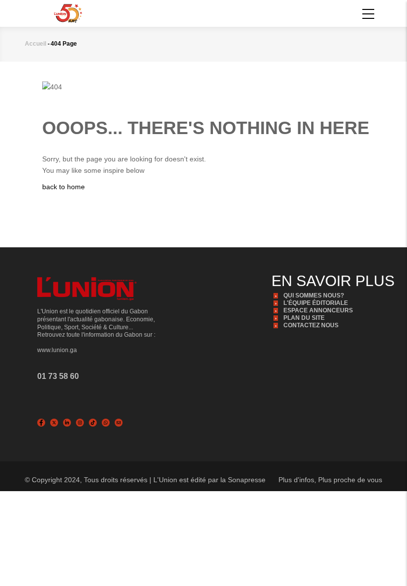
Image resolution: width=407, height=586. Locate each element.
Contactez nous (311, 325)
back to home (63, 187)
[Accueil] (68, 13)
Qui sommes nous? (313, 295)
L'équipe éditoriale (315, 302)
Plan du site (304, 317)
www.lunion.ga (57, 350)
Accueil (35, 43)
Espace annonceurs (318, 310)
